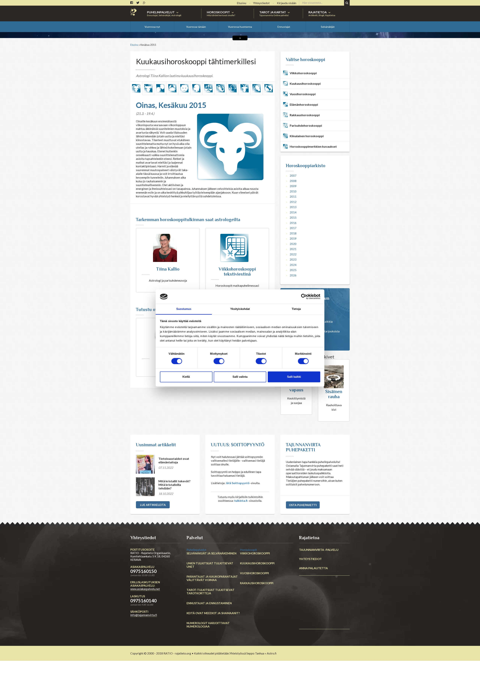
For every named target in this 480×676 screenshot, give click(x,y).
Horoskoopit (248, 549)
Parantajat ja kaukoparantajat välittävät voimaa (212, 578)
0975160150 (143, 571)
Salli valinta (240, 376)
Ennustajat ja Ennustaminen (209, 603)
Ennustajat (284, 26)
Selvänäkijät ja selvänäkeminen (211, 553)
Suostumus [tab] (183, 308)
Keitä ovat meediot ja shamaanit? (213, 613)
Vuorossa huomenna (240, 26)
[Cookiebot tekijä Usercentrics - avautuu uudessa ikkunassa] (303, 296)
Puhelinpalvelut (196, 549)
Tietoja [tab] (296, 308)
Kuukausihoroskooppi (257, 563)
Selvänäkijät (328, 26)
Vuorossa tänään (196, 26)
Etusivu (134, 44)
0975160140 (143, 600)
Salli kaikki (294, 376)
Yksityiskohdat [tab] (240, 308)
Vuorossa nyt (152, 26)
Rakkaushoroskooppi (256, 583)
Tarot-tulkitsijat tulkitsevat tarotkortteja (211, 591)
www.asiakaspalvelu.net (145, 589)
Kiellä (186, 376)
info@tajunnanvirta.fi (143, 615)
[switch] (219, 361)
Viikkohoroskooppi (255, 553)
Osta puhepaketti (303, 505)
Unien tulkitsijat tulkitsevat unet (210, 565)
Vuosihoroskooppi (254, 573)
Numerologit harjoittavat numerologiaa (208, 624)
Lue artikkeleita (153, 504)
